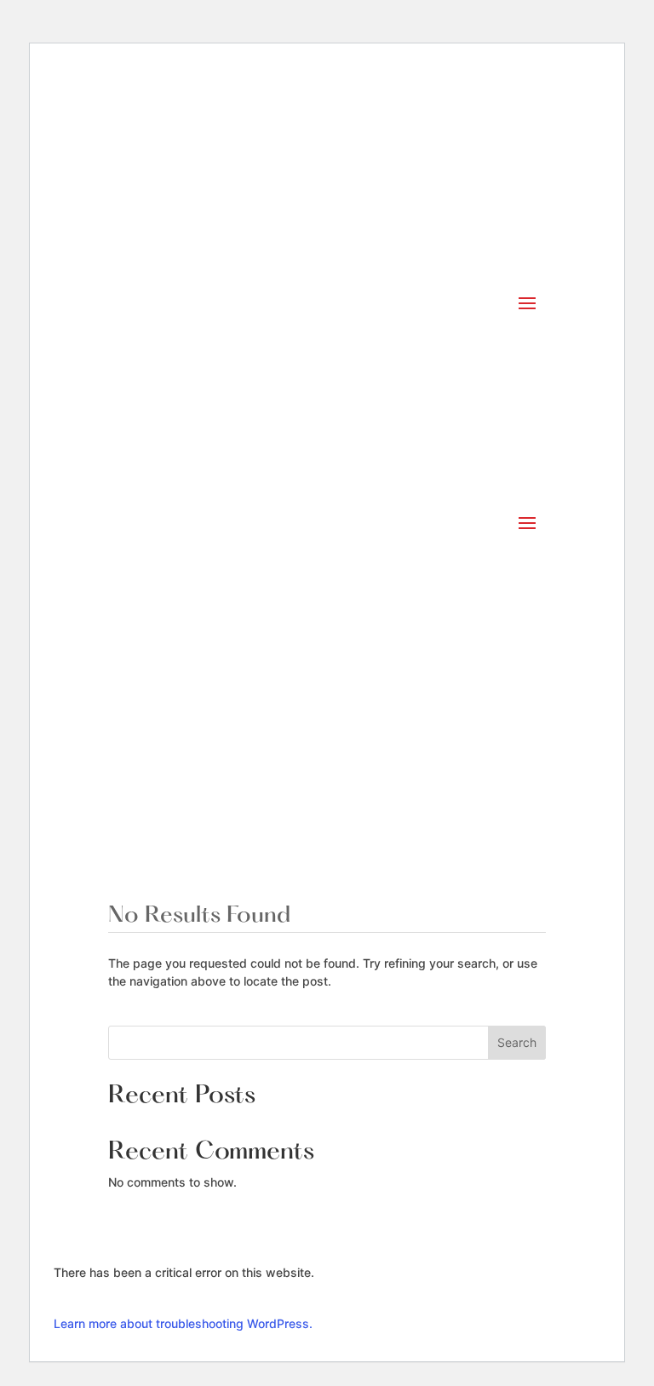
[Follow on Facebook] (327, 742)
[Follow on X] (361, 742)
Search (516, 1042)
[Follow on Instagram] (293, 742)
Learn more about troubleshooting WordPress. (183, 1323)
